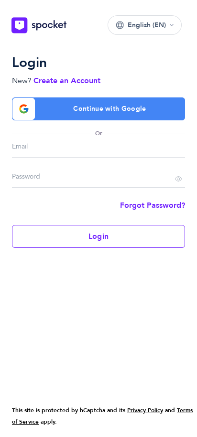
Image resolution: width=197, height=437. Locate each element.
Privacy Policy (145, 410)
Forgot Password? (152, 205)
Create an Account (66, 80)
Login (98, 236)
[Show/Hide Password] (178, 180)
